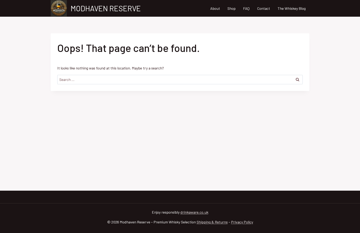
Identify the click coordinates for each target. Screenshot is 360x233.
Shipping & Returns (212, 222)
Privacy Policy (242, 222)
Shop (232, 8)
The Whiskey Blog (292, 8)
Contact (263, 8)
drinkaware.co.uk (194, 212)
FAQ (246, 8)
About (215, 8)
